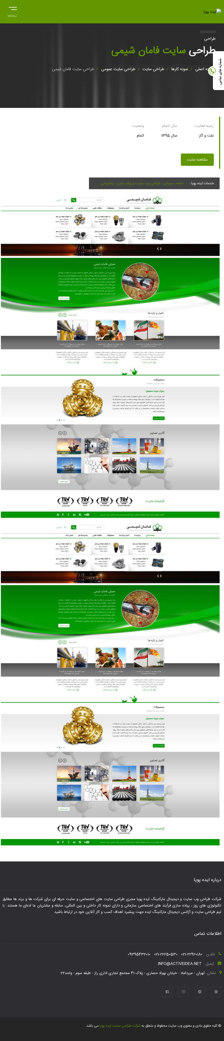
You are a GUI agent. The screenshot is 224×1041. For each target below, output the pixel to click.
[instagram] (183, 992)
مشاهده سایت (197, 160)
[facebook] (167, 992)
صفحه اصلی (205, 69)
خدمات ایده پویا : (201, 183)
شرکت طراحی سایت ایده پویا (120, 1026)
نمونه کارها (179, 69)
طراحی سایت (153, 69)
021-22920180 (191, 954)
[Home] (212, 12)
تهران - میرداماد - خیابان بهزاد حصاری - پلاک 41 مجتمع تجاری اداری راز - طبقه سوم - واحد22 (133, 973)
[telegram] (200, 992)
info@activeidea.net (180, 964)
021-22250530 (166, 954)
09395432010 (139, 954)
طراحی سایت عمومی (118, 69)
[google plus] (216, 992)
